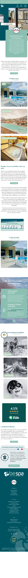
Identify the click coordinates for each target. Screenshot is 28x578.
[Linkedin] (16, 534)
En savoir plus (9, 24)
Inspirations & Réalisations (6, 2)
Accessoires (14, 493)
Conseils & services (17, 1)
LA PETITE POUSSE (16, 550)
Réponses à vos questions (14, 501)
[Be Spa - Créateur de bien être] (2, 5)
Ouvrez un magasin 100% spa (14, 530)
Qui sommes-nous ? (9, 1)
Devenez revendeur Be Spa (14, 529)
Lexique (14, 505)
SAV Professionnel (14, 519)
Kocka (16, 549)
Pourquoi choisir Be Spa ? (14, 504)
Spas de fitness (14, 490)
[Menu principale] (25, 6)
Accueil (2, 1)
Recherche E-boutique (14, 512)
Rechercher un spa (14, 511)
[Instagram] (14, 534)
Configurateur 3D (15, 2)
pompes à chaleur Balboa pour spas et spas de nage (16, 310)
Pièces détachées (14, 494)
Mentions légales (14, 508)
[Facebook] (11, 534)
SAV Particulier (14, 521)
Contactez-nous (14, 502)
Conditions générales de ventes (14, 507)
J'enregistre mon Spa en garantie (14, 522)
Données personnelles (14, 510)
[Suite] (14, 320)
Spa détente (14, 491)
